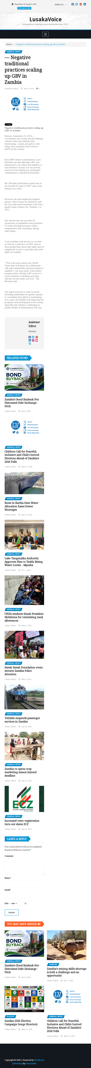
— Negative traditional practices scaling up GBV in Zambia (39, 44)
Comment (9, 856)
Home (9, 44)
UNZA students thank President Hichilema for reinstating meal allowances (24, 617)
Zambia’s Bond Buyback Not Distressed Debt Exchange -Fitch (22, 403)
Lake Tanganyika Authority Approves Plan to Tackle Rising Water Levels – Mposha (24, 562)
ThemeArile (31, 1063)
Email (8, 890)
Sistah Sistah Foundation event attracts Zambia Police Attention (24, 671)
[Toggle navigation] (45, 34)
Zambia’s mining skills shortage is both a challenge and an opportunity (66, 972)
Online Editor (10, 411)
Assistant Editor (11, 89)
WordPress (39, 1060)
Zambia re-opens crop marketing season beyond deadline (20, 772)
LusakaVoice (45, 19)
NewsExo (18, 1063)
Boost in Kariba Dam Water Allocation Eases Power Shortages (21, 506)
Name (8, 878)
